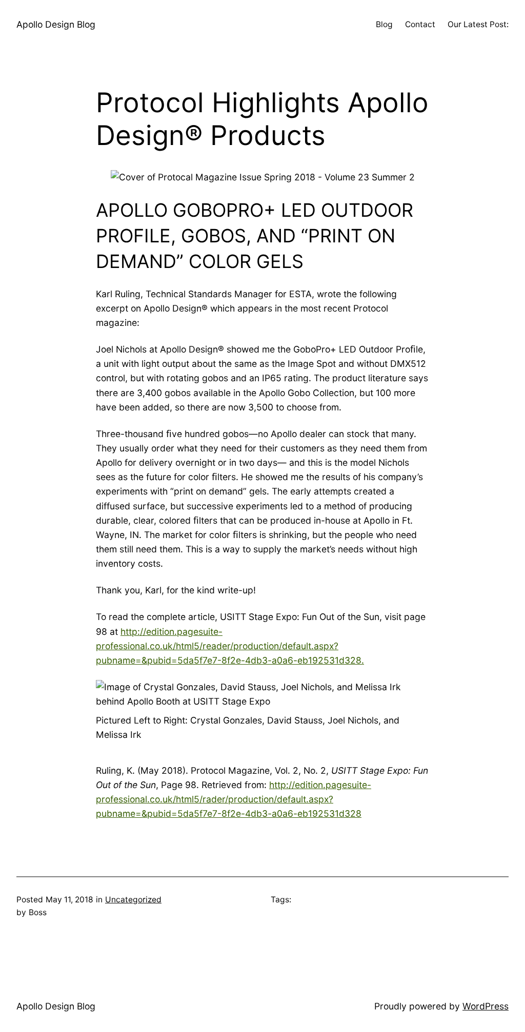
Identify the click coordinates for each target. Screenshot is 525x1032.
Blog (384, 24)
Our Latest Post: (478, 24)
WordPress (485, 1006)
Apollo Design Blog (55, 24)
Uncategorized (133, 899)
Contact (420, 24)
